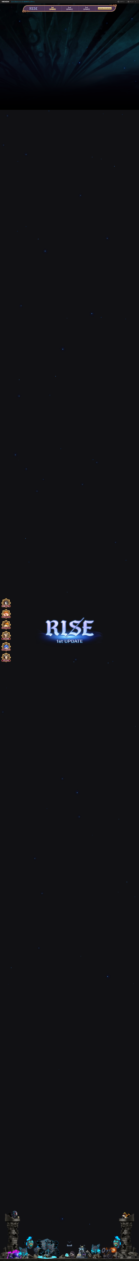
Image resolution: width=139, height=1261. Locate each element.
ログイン (121, 1)
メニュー (132, 1)
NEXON (5, 1)
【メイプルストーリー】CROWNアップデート (23, 1)
